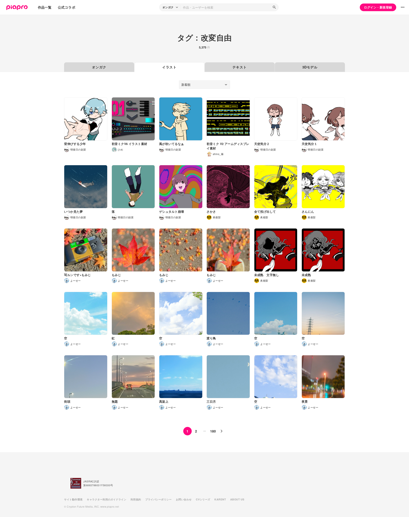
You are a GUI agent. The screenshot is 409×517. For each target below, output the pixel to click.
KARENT (220, 499)
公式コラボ (66, 7)
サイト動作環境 (73, 499)
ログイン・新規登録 (378, 7)
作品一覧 (45, 7)
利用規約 (136, 499)
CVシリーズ (203, 499)
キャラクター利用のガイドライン (106, 499)
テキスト (239, 67)
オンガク (99, 67)
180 (213, 431)
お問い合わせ (184, 499)
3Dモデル (309, 67)
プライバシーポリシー (158, 499)
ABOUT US (237, 499)
